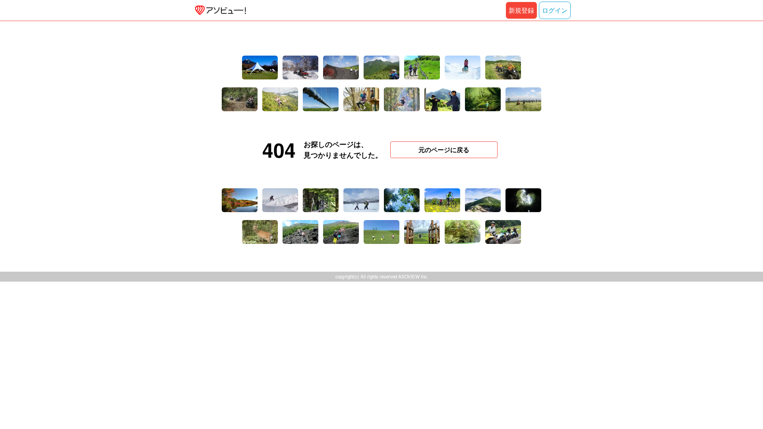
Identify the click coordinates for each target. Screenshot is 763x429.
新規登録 (521, 10)
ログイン (554, 10)
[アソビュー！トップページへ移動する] (219, 10)
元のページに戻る (443, 149)
